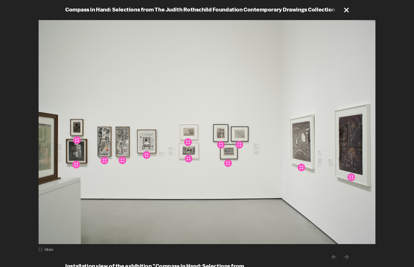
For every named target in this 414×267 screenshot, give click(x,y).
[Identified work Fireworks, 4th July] (221, 144)
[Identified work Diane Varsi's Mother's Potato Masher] (76, 164)
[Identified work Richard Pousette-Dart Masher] (122, 160)
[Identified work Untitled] (301, 167)
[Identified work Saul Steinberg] (104, 160)
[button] (346, 10)
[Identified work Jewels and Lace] (239, 144)
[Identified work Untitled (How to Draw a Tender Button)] (146, 155)
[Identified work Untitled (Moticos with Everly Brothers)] (77, 140)
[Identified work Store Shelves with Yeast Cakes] (228, 163)
